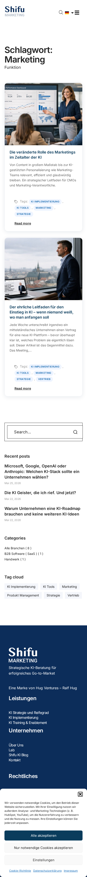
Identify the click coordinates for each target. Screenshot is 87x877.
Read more (22, 223)
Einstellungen (43, 860)
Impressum (71, 870)
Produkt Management (23, 595)
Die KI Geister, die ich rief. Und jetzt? (40, 492)
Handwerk (11, 559)
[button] (80, 794)
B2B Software (20, 554)
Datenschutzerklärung (47, 870)
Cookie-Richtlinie (20, 870)
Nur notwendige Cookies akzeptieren (43, 848)
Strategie (24, 214)
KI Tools (23, 207)
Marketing (43, 207)
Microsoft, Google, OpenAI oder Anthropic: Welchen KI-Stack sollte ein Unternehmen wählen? (41, 471)
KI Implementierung (45, 201)
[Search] (70, 432)
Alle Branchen (14, 548)
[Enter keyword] (61, 12)
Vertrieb (44, 379)
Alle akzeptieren (43, 835)
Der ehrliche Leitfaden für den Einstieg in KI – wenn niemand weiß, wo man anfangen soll (41, 312)
